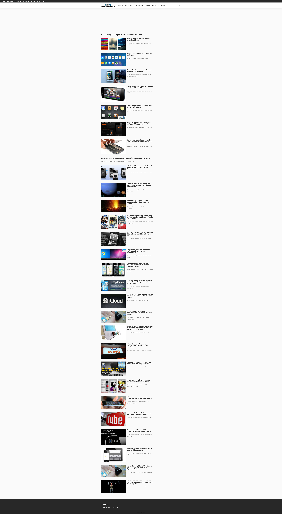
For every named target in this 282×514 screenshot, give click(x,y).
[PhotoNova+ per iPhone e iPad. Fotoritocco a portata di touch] (113, 386)
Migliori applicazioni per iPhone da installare (139, 54)
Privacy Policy (114, 507)
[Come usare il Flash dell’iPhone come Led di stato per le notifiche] (113, 437)
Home (3, 1)
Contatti (103, 507)
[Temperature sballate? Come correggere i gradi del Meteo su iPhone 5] (113, 206)
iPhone (163, 5)
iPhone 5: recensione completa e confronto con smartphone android (139, 397)
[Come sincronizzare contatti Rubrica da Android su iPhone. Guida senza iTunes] (113, 301)
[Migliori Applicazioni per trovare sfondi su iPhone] (113, 44)
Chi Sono (108, 507)
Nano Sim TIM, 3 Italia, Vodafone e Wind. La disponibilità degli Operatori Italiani (139, 467)
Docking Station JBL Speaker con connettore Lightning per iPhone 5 (139, 363)
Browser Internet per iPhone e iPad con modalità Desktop (139, 449)
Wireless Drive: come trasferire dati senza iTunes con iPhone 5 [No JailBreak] (139, 167)
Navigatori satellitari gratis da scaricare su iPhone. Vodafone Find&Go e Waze (138, 264)
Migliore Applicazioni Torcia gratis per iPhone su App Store (139, 123)
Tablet (147, 5)
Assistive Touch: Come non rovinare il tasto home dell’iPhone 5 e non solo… (140, 234)
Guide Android (26, 1)
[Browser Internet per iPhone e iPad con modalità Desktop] (113, 455)
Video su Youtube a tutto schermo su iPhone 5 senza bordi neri (139, 413)
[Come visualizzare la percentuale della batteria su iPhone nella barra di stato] (113, 146)
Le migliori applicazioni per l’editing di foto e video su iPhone (140, 87)
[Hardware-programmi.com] (108, 5)
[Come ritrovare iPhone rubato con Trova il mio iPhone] (113, 112)
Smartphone (139, 5)
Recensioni (128, 5)
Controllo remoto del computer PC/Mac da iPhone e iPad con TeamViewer (138, 251)
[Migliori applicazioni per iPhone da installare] (113, 59)
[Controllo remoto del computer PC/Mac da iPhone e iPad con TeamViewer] (113, 254)
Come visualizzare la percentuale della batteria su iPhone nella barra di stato (139, 141)
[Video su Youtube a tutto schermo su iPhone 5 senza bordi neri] (113, 419)
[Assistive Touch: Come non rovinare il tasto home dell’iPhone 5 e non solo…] (113, 239)
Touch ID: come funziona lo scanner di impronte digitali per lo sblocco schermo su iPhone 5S (140, 327)
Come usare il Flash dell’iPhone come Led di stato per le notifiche (139, 430)
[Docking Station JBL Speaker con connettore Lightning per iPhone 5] (113, 369)
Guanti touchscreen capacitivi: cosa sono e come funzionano (140, 70)
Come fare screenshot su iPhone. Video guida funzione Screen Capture (126, 158)
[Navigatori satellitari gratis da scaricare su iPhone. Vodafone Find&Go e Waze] (113, 270)
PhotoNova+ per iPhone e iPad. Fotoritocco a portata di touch (138, 380)
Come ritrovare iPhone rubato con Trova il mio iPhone (139, 106)
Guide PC (38, 1)
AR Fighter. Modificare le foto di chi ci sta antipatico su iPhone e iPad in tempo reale (140, 217)
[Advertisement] (141, 19)
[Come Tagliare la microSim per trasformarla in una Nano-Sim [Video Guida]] (113, 317)
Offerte (120, 5)
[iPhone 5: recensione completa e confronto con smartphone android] (113, 402)
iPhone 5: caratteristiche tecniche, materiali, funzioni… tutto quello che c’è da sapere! (140, 482)
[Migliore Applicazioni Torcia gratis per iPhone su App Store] (113, 129)
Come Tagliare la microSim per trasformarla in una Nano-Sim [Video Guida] (140, 312)
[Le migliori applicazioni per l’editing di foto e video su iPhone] (113, 94)
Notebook (155, 5)
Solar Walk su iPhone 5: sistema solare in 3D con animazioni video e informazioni (139, 185)
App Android (18, 1)
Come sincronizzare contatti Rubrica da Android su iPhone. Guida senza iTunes (140, 295)
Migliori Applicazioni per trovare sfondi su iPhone (138, 39)
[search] (180, 5)
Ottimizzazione (10, 1)
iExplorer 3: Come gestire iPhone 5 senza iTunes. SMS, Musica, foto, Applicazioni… (139, 282)
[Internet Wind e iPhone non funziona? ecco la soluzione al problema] (113, 351)
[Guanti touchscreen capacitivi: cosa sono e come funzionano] (113, 76)
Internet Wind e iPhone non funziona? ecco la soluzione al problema (137, 345)
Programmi (44, 1)
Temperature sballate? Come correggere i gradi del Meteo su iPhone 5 (138, 202)
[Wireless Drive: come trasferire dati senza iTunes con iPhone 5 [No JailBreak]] (113, 172)
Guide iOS (33, 1)
